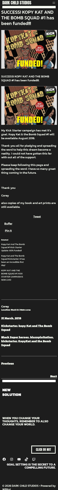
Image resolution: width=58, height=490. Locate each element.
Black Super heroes (15, 337)
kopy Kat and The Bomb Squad (26, 327)
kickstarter (9, 341)
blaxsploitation (41, 337)
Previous (7, 363)
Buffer (8, 223)
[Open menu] (54, 3)
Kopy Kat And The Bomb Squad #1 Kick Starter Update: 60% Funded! (13, 247)
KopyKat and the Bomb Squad (26, 343)
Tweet (37, 216)
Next (53, 376)
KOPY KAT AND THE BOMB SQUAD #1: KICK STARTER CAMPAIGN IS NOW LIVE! (12, 275)
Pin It (8, 230)
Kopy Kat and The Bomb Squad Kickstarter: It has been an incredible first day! (13, 260)
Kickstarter (9, 325)
